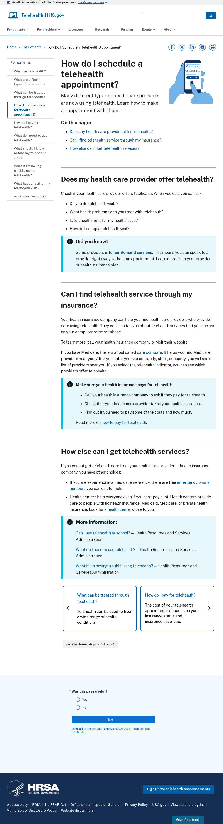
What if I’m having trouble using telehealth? (114, 566)
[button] (188, 820)
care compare (149, 352)
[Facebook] (171, 47)
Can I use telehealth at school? (103, 533)
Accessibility (17, 805)
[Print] (213, 47)
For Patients (31, 47)
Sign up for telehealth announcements (178, 789)
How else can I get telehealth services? (104, 148)
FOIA (36, 805)
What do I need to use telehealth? (105, 549)
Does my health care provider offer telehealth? (111, 131)
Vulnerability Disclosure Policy (32, 810)
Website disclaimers (77, 810)
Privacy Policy (136, 805)
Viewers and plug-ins (187, 805)
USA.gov (159, 805)
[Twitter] (181, 47)
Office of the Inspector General (95, 805)
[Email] (202, 47)
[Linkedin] (192, 47)
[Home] (36, 14)
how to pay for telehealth (123, 422)
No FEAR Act (55, 805)
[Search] (211, 15)
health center (119, 509)
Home (12, 47)
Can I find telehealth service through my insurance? (115, 140)
